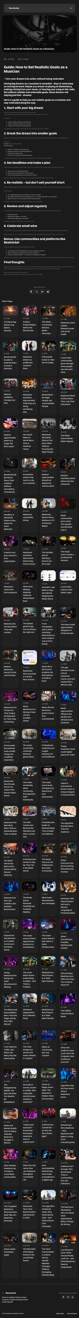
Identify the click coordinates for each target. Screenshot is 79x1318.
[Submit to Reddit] (47, 291)
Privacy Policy (60, 1313)
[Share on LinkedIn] (42, 291)
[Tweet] (36, 291)
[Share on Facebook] (31, 291)
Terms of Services (72, 1313)
